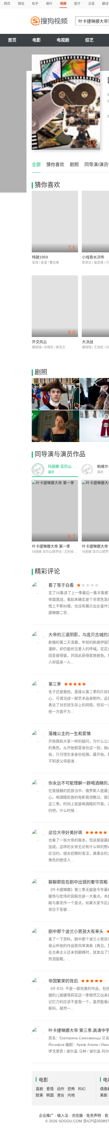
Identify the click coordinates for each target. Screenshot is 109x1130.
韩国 (50, 1095)
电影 (36, 40)
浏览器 (77, 1115)
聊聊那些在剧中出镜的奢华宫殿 (78, 882)
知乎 (35, 4)
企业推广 (46, 1115)
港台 (60, 1095)
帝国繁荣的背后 (63, 981)
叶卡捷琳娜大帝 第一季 (51, 546)
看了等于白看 (61, 585)
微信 (21, 4)
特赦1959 (40, 257)
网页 (7, 4)
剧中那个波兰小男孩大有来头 (75, 931)
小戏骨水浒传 (93, 257)
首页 (12, 40)
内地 (71, 1095)
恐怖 (71, 1089)
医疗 (77, 4)
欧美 (39, 1095)
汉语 (91, 4)
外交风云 (39, 342)
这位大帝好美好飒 (65, 832)
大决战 (87, 342)
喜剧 (39, 1089)
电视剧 (63, 40)
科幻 (81, 1089)
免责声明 (93, 1115)
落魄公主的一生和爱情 (69, 733)
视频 (63, 4)
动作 (60, 1089)
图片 (49, 4)
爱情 (50, 1089)
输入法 (62, 1115)
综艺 (89, 40)
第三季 (54, 684)
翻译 (105, 4)
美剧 (103, 1095)
